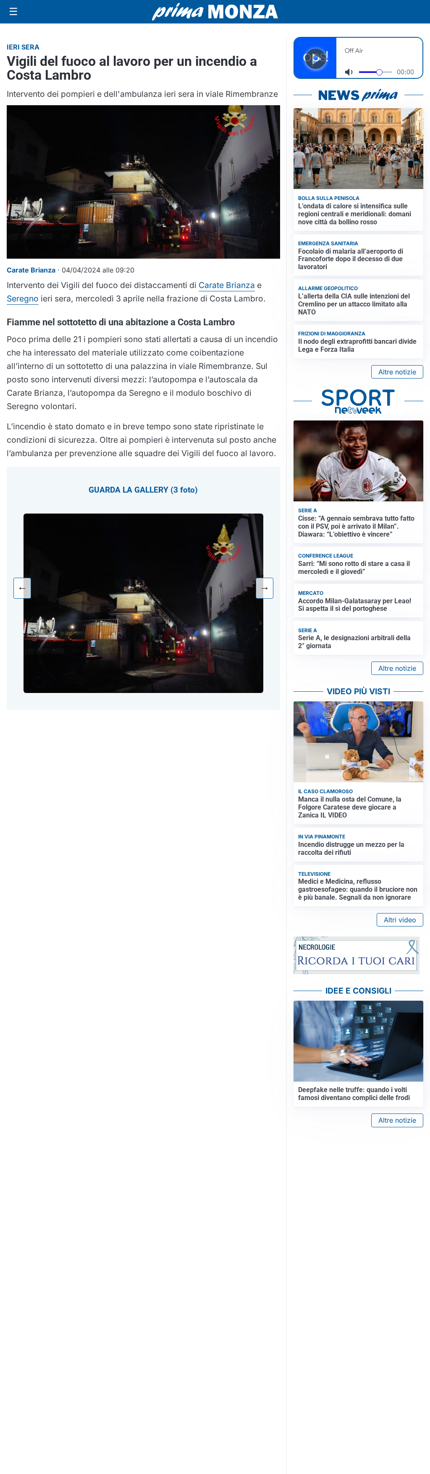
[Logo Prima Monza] (215, 12)
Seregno (23, 298)
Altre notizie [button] (397, 372)
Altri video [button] (400, 920)
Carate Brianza (227, 285)
